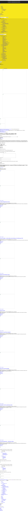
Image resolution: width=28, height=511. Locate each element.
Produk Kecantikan (3, 56)
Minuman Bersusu (5, 51)
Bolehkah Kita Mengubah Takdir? (5, 274)
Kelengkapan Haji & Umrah (4, 44)
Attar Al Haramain (5, 55)
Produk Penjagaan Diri (5, 45)
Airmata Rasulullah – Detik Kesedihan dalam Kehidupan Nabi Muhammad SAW (11, 238)
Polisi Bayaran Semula (5, 454)
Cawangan (4, 10)
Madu (3, 49)
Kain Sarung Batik (5, 490)
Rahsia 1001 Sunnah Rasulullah (4, 368)
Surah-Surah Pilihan (5, 43)
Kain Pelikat (4, 25)
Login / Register (3, 502)
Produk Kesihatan (3, 57)
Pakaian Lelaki (3, 53)
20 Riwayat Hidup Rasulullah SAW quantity (5, 136)
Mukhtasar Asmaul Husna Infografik (5, 332)
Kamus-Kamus (4, 40)
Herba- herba (4, 48)
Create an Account (2, 507)
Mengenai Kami (4, 9)
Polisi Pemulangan (5, 453)
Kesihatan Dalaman (5, 58)
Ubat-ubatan (4, 59)
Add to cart (1, 137)
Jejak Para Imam (2, 310)
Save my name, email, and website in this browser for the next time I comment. (9, 161)
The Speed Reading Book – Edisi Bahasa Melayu (7, 441)
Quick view (1, 206)
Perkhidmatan (4, 457)
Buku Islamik (4, 38)
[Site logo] (2, 16)
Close (0, 505)
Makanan (4, 492)
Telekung (4, 28)
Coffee (3, 46)
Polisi (2, 452)
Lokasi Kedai (4, 469)
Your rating (1, 152)
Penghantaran (4, 456)
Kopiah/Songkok (4, 26)
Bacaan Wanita (4, 37)
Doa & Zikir (4, 39)
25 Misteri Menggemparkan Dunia (5, 201)
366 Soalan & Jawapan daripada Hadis (4, 130)
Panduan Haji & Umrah (5, 41)
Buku (3, 21)
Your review (1, 157)
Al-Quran (4, 20)
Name (1, 158)
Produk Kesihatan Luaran (5, 23)
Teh (3, 52)
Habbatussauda (4, 47)
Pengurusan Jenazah (3, 54)
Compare (2, 501)
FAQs (3, 458)
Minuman (4, 30)
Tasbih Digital (4, 60)
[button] (1, 205)
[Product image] (7, 236)
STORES (2, 467)
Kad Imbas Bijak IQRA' (2, 132)
